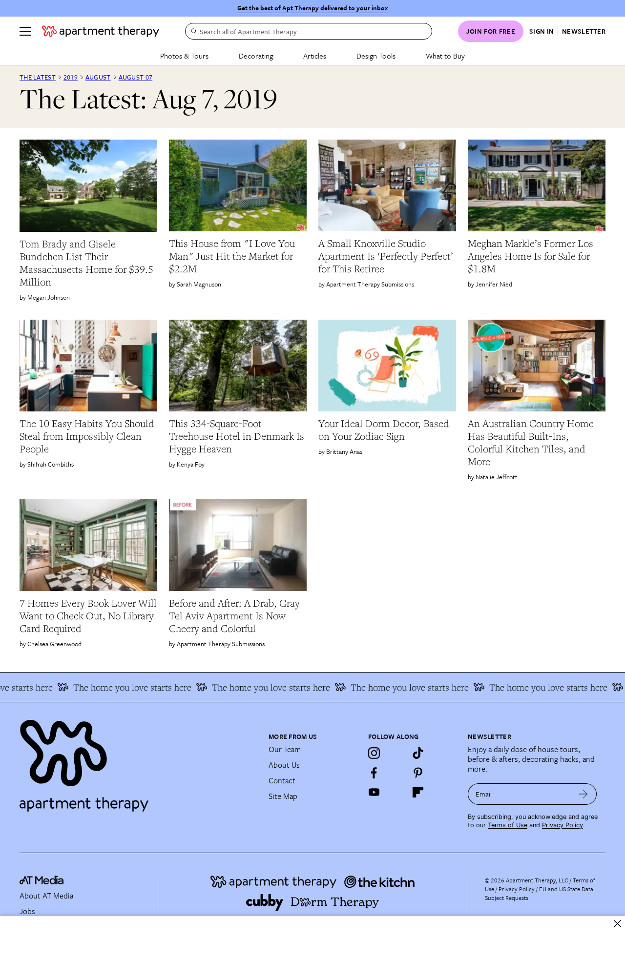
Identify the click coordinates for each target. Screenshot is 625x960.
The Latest (38, 77)
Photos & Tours (184, 55)
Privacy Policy (562, 825)
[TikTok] (418, 753)
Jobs (27, 911)
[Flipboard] (418, 792)
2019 (70, 77)
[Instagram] (374, 753)
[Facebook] (374, 772)
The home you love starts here (119, 687)
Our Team (285, 749)
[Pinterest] (418, 772)
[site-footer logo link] (41, 881)
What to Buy (445, 55)
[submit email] (583, 794)
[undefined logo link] (100, 31)
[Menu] (25, 31)
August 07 (136, 77)
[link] (88, 263)
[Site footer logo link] (138, 761)
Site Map (283, 796)
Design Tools (376, 55)
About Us (284, 765)
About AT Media (46, 895)
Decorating (256, 55)
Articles (314, 55)
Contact (282, 780)
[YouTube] (374, 792)
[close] (617, 923)
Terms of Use (507, 825)
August (98, 77)
